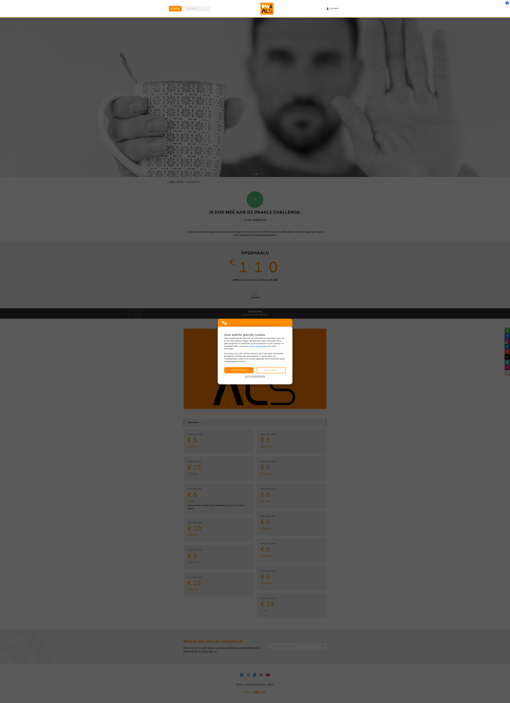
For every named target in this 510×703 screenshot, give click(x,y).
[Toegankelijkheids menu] (507, 3)
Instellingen (271, 370)
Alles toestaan (239, 370)
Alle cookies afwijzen (255, 376)
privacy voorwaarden (257, 346)
